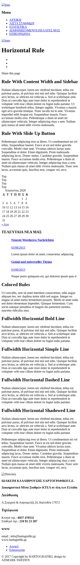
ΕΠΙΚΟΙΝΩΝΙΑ (19, 34)
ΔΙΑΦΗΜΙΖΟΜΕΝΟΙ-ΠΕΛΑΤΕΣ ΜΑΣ (34, 30)
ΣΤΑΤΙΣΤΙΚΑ (18, 26)
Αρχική (13, 546)
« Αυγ (5, 224)
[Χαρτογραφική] (6, 4)
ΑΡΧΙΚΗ (15, 19)
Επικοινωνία (17, 550)
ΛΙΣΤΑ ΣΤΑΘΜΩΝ (21, 23)
